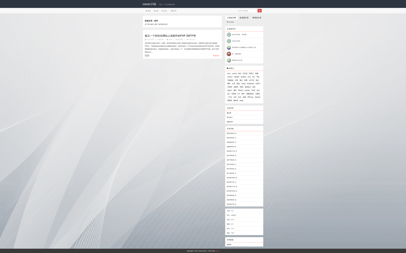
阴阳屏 (229, 100)
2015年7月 (230, 204)
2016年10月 (231, 178)
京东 (235, 97)
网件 (235, 90)
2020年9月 (230, 142)
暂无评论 (180, 39)
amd (249, 77)
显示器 (245, 73)
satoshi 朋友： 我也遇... (240, 34)
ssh (253, 77)
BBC (228, 83)
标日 (253, 87)
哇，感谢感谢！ (237, 54)
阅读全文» (216, 55)
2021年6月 (230, 133)
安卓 (239, 97)
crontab (247, 90)
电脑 (256, 73)
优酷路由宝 (250, 94)
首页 (149, 11)
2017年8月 (230, 155)
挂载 (244, 97)
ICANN (229, 87)
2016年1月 (230, 182)
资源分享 (173, 11)
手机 (257, 77)
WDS (241, 87)
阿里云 (251, 73)
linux (228, 73)
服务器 (236, 100)
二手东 (229, 97)
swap (241, 100)
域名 (257, 80)
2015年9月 (230, 195)
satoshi (170, 39)
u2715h (251, 80)
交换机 (257, 94)
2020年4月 (230, 146)
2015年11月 (231, 186)
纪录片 (258, 83)
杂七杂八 (164, 11)
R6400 (240, 90)
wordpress (250, 83)
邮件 (147, 55)
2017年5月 (230, 160)
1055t (253, 90)
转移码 (236, 87)
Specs (217, 251)
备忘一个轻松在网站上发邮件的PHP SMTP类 (170, 35)
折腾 (245, 80)
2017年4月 (230, 164)
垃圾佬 (234, 94)
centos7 (230, 77)
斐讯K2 (236, 77)
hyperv (229, 90)
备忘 (239, 73)
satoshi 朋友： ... (238, 41)
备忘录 (156, 11)
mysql (243, 83)
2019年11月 (231, 151)
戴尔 (241, 80)
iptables (243, 77)
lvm (239, 94)
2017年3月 (230, 169)
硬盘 (238, 83)
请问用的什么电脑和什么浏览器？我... (244, 47)
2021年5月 (230, 138)
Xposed (257, 97)
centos (234, 73)
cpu (228, 94)
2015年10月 (231, 191)
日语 (236, 80)
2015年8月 (230, 200)
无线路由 (230, 80)
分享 (233, 83)
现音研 (229, 244)
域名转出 (248, 87)
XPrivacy (250, 97)
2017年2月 (230, 173)
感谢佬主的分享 (237, 60)
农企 (258, 90)
